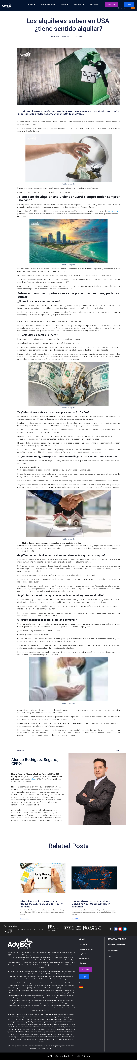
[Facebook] (116, 929)
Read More (24, 919)
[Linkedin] (125, 929)
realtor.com (113, 211)
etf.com (34, 779)
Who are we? (94, 4)
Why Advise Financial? (48, 4)
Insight (63, 4)
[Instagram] (111, 929)
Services (30, 4)
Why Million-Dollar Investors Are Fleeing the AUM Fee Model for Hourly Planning (41, 904)
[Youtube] (120, 929)
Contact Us (121, 8)
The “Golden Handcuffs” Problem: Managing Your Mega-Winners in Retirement (91, 904)
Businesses (78, 4)
